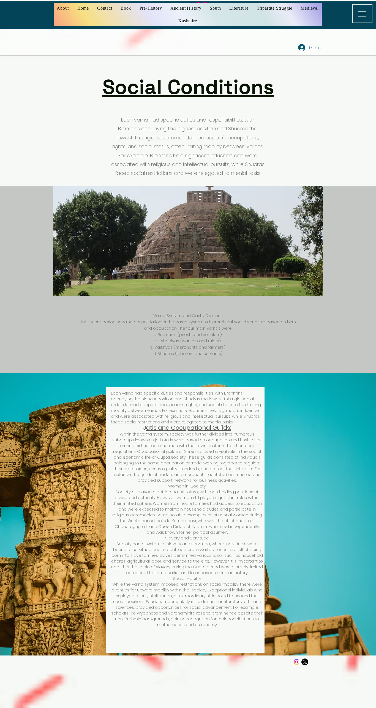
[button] (150, 8)
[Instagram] (296, 662)
